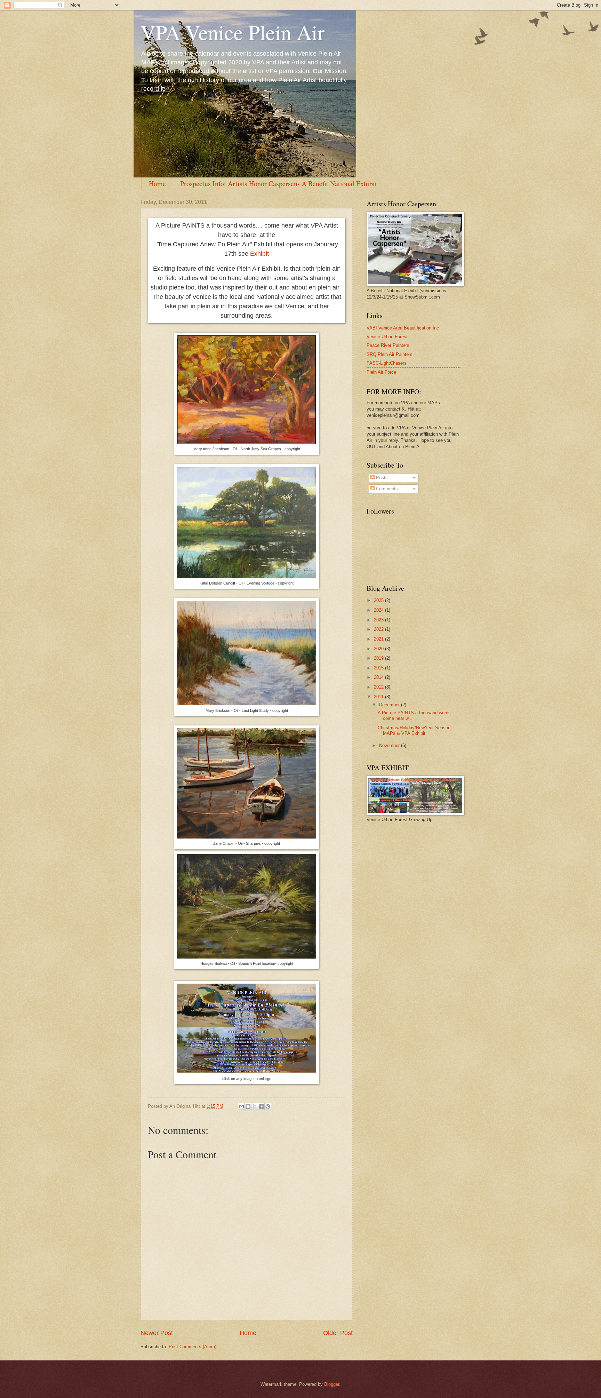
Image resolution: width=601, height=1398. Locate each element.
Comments (386, 488)
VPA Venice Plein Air (232, 32)
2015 (379, 667)
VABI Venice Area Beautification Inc (403, 328)
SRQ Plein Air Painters (389, 354)
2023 (379, 619)
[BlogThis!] (248, 1106)
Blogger (331, 1384)
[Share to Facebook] (261, 1106)
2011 (379, 696)
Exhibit (259, 253)
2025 (379, 600)
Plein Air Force (381, 372)
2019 (379, 658)
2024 (379, 610)
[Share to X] (254, 1106)
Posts (381, 477)
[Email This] (241, 1106)
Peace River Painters (388, 345)
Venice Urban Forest (387, 336)
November (390, 745)
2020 (379, 648)
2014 (379, 677)
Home (157, 183)
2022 (379, 629)
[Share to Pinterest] (267, 1106)
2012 (379, 687)
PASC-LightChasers (387, 363)
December (390, 704)
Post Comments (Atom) (192, 1346)
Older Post (338, 1332)
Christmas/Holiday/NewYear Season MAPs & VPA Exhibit (414, 730)
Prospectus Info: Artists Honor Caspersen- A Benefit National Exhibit (278, 183)
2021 (379, 639)
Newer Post (157, 1332)
